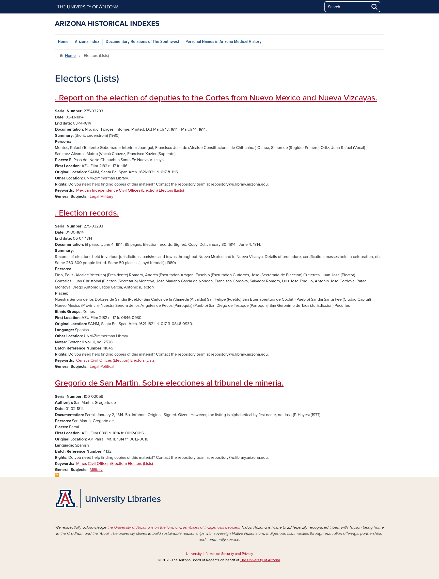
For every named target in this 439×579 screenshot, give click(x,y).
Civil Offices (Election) (138, 190)
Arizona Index (87, 42)
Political (107, 366)
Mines (81, 463)
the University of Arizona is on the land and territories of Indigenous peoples (173, 527)
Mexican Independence (97, 190)
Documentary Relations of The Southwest (142, 42)
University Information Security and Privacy (219, 554)
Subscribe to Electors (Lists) (57, 475)
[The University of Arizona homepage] (88, 7)
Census (82, 360)
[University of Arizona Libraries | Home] (108, 498)
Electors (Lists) (171, 190)
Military (106, 196)
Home (63, 42)
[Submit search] (374, 6)
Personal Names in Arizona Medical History (223, 42)
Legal (94, 196)
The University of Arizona (260, 560)
